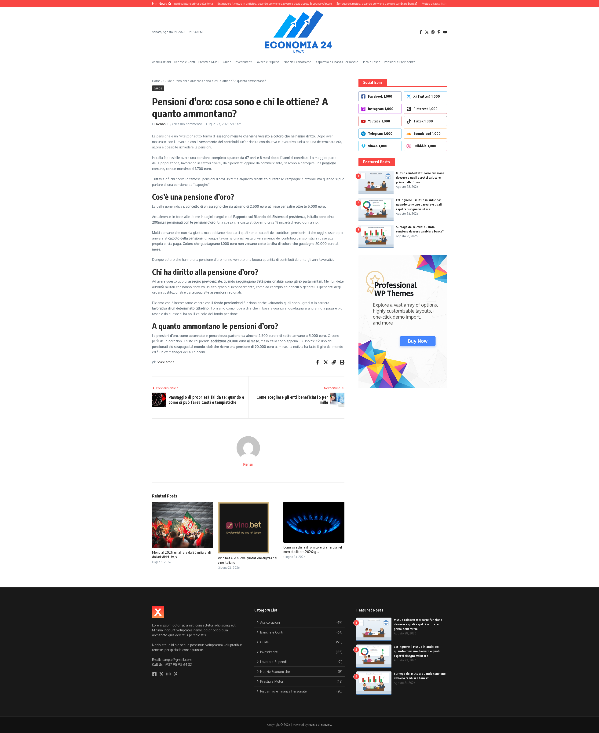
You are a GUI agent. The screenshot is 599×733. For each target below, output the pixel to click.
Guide (227, 62)
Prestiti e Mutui (208, 62)
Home (156, 81)
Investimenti (243, 62)
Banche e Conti (184, 62)
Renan (161, 124)
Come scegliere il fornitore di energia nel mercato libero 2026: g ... (312, 549)
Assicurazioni (161, 62)
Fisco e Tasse (371, 62)
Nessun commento (188, 124)
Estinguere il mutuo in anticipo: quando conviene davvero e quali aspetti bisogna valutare (419, 204)
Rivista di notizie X (320, 724)
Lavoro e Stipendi (268, 62)
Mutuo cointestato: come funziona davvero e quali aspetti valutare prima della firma (420, 177)
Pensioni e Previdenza (399, 62)
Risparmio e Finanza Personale (336, 62)
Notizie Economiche (297, 62)
